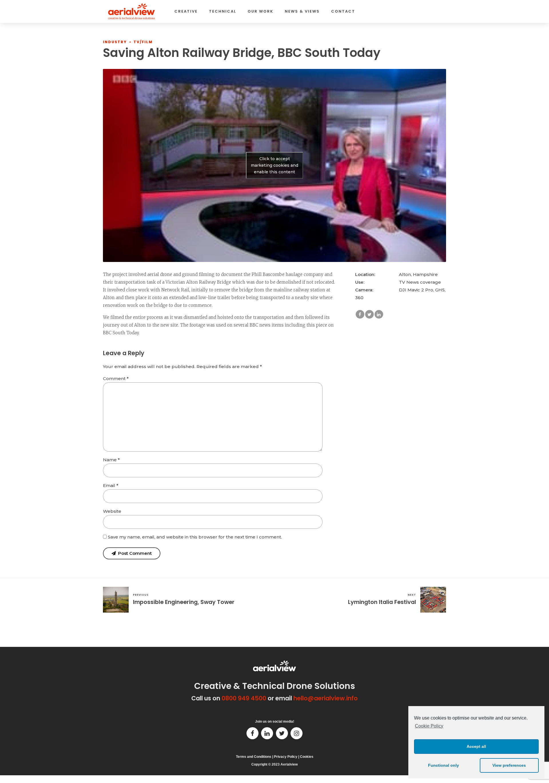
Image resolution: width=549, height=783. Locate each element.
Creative (186, 11)
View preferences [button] (509, 765)
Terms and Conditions (253, 757)
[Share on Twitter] (369, 314)
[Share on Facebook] (360, 314)
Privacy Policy (285, 757)
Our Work (260, 11)
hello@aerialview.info (325, 698)
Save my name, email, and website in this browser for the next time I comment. (195, 537)
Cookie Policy (429, 726)
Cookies (306, 757)
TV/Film (143, 41)
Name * (111, 459)
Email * (110, 485)
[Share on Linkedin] (379, 314)
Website (112, 511)
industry (115, 41)
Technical (222, 11)
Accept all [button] (476, 746)
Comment (116, 378)
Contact (343, 11)
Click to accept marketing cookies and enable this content (274, 165)
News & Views (302, 11)
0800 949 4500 (244, 698)
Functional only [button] (443, 765)
